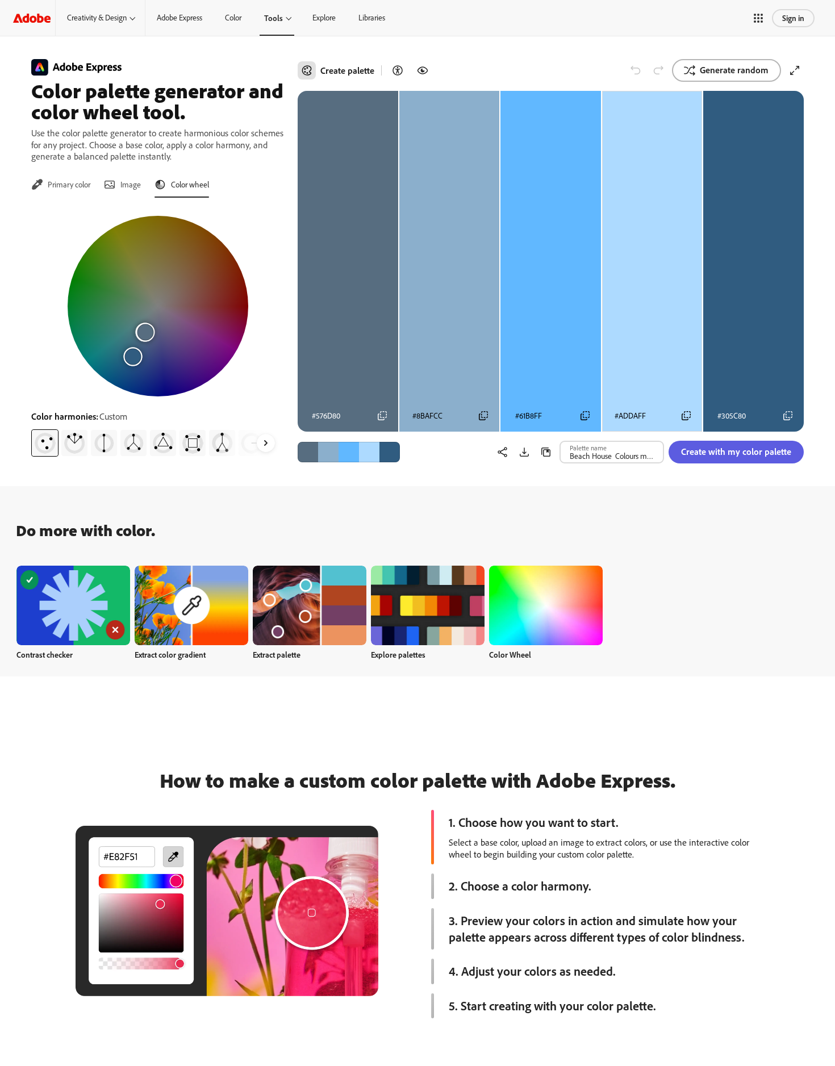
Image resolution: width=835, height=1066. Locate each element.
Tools (273, 18)
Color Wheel (510, 654)
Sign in (793, 18)
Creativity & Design (97, 17)
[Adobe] (32, 18)
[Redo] (658, 70)
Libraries (371, 17)
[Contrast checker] (398, 70)
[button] (758, 18)
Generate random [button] (734, 70)
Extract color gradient (170, 654)
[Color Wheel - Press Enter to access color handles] (158, 306)
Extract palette (276, 654)
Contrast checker (44, 654)
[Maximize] (795, 70)
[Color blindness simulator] (423, 70)
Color (233, 17)
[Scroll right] (266, 443)
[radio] (45, 443)
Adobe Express (179, 17)
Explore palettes (398, 654)
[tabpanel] (157, 332)
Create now (74, 605)
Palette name (588, 448)
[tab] (60, 185)
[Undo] (636, 70)
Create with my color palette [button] (736, 451)
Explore (324, 17)
